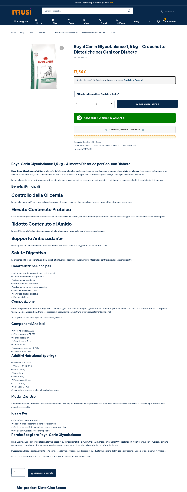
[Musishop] (21, 12)
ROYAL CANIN (86, 149)
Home (13, 33)
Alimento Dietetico (84, 145)
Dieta (124, 145)
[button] (62, 48)
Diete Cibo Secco (44, 33)
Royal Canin (131, 145)
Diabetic (117, 145)
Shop (22, 33)
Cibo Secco (102, 145)
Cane (31, 33)
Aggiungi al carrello (149, 104)
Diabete (110, 145)
